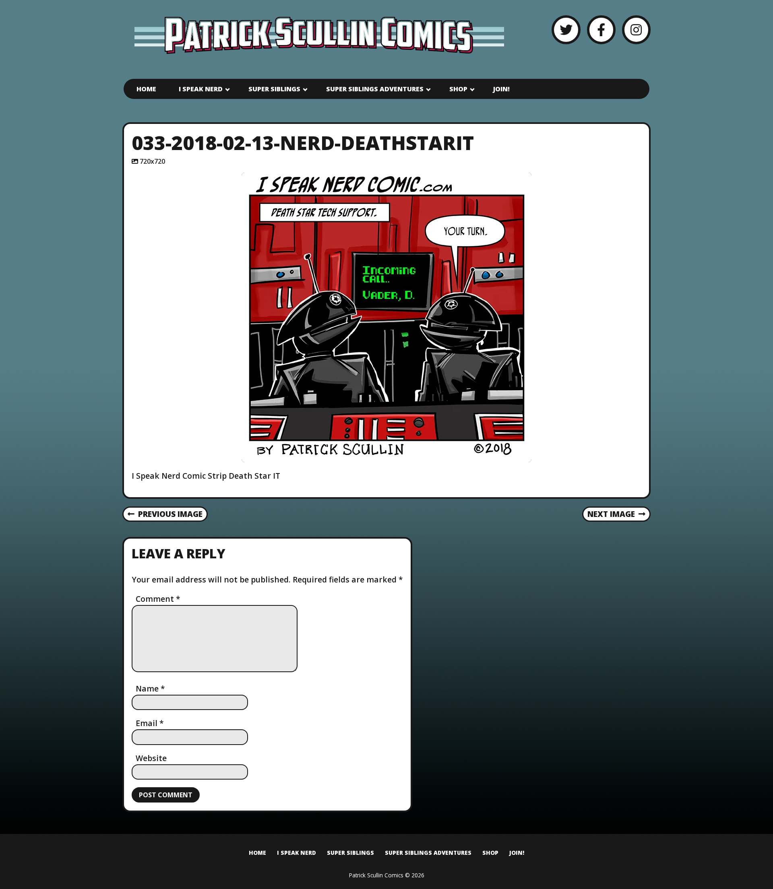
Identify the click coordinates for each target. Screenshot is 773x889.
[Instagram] (636, 29)
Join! (501, 88)
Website (151, 758)
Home (146, 88)
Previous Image (170, 513)
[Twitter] (566, 29)
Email (150, 723)
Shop (458, 88)
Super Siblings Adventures (375, 88)
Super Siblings (274, 88)
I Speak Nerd (201, 88)
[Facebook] (601, 29)
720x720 (152, 161)
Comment (158, 598)
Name (150, 688)
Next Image (611, 513)
